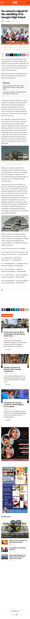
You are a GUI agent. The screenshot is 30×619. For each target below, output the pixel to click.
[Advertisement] (15, 581)
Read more (8, 349)
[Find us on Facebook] (12, 615)
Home (2, 8)
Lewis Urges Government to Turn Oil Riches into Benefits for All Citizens (13, 533)
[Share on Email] (23, 55)
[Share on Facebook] (7, 55)
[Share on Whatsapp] (15, 55)
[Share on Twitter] (12, 55)
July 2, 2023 (12, 560)
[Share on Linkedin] (19, 55)
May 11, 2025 (12, 544)
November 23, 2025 (7, 536)
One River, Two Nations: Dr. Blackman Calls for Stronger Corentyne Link (12, 369)
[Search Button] (28, 2)
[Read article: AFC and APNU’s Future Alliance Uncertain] (4, 549)
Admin (8, 21)
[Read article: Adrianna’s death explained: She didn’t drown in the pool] (4, 542)
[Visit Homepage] (15, 2)
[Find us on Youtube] (16, 615)
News (6, 8)
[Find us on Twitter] (14, 615)
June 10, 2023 (15, 21)
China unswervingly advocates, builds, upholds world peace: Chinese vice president (17, 556)
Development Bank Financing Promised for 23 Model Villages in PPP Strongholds (14, 404)
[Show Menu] (2, 2)
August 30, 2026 (12, 338)
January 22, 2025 (13, 551)
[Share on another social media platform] (27, 55)
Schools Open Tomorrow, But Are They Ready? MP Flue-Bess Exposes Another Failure (13, 87)
